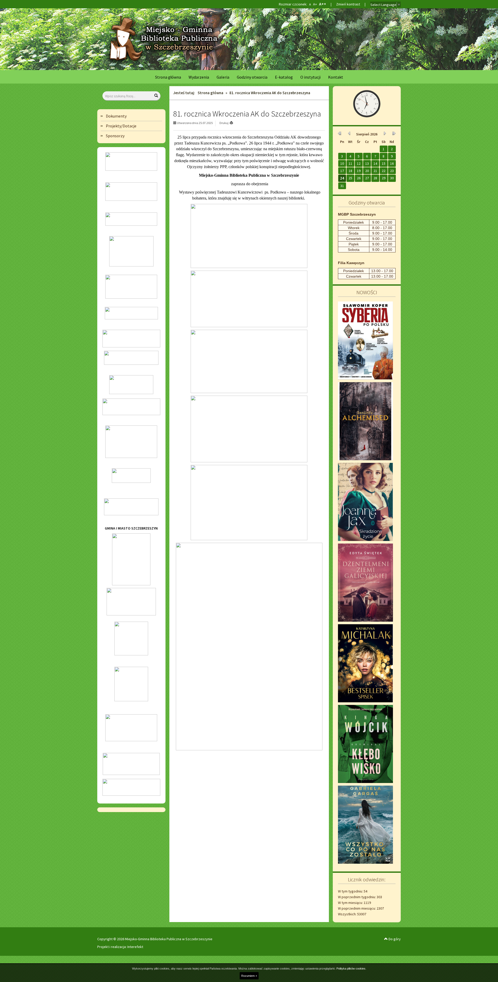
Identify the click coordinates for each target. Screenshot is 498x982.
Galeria (223, 77)
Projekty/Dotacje (121, 125)
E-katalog (284, 77)
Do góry (394, 939)
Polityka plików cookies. (351, 968)
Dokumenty (116, 116)
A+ (315, 4)
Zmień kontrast (348, 4)
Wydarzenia (199, 77)
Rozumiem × (249, 975)
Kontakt (335, 77)
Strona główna (168, 77)
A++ (322, 4)
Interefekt (135, 946)
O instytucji (310, 77)
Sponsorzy (115, 135)
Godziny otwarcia (252, 77)
